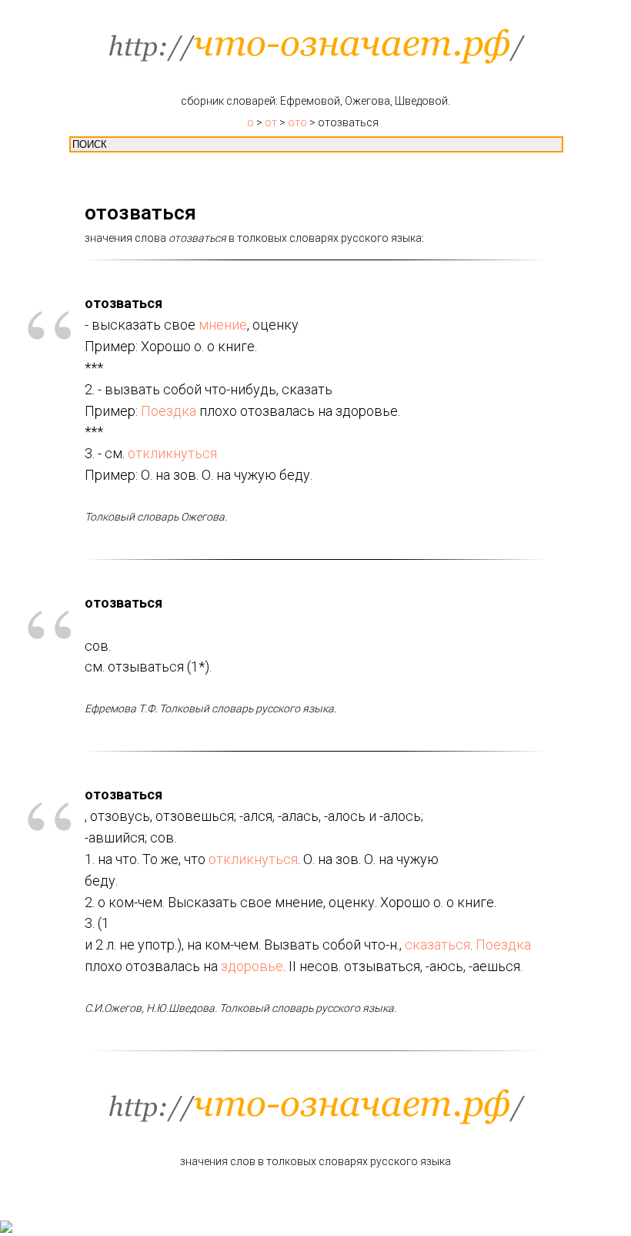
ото (297, 122)
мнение (223, 325)
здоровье (252, 966)
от (271, 122)
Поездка (168, 411)
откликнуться (172, 453)
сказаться (437, 944)
